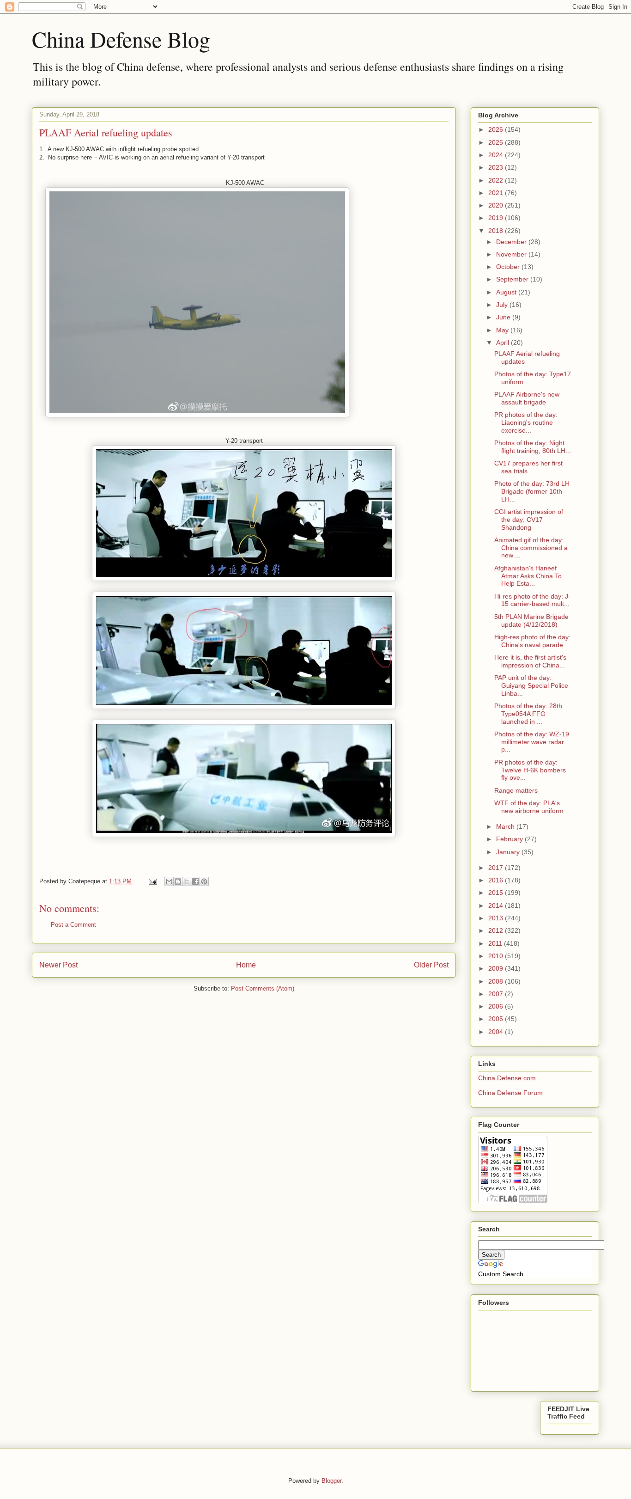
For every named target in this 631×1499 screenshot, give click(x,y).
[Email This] (169, 881)
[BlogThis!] (177, 881)
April (503, 342)
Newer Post (58, 965)
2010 (496, 956)
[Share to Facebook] (195, 881)
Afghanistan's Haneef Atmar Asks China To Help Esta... (528, 575)
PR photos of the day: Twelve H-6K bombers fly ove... (530, 770)
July (503, 304)
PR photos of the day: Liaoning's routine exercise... (526, 422)
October (509, 266)
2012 (496, 930)
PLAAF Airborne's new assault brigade (526, 398)
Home (246, 965)
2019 (496, 217)
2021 (496, 192)
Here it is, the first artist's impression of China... (530, 661)
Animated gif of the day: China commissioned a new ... (531, 547)
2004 (496, 1031)
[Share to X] (186, 881)
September (513, 279)
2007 (496, 993)
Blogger (331, 1480)
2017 (496, 867)
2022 (496, 180)
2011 (496, 943)
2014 (496, 905)
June (504, 317)
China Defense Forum (510, 1092)
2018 (496, 230)
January (509, 852)
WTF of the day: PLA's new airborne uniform (529, 806)
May (503, 330)
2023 (496, 167)
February (510, 839)
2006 (496, 1006)
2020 (496, 205)
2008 (496, 981)
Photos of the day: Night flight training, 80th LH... (532, 446)
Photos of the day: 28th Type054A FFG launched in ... (528, 713)
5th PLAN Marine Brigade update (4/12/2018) (531, 620)
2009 (496, 968)
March (506, 826)
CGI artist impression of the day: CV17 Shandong (528, 519)
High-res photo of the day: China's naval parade (532, 641)
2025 (496, 142)
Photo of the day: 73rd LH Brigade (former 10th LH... (532, 491)
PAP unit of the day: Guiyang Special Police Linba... (531, 685)
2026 (496, 129)
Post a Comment (73, 924)
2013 (496, 918)
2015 (496, 892)
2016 (496, 880)
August (507, 292)
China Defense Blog (121, 39)
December (512, 241)
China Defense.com (507, 1078)
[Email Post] (152, 881)
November (512, 254)
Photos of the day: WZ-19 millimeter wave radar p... (531, 741)
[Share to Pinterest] (204, 881)
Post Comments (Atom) (262, 988)
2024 (496, 155)
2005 (496, 1018)
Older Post (431, 965)
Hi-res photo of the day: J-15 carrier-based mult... (532, 600)
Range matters (516, 790)
